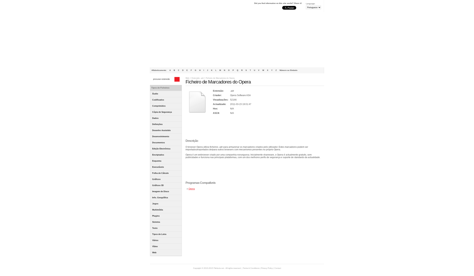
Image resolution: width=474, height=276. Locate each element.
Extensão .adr (198, 78)
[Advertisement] (237, 40)
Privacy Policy (267, 268)
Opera (191, 189)
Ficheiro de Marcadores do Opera (220, 78)
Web (187, 78)
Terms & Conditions (251, 268)
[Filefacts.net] (168, 7)
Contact (277, 268)
